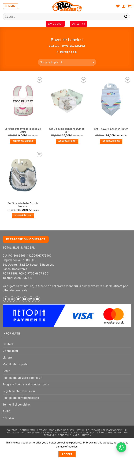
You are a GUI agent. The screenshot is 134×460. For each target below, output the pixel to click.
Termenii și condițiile (16, 404)
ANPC (6, 411)
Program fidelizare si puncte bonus (26, 384)
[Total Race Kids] (67, 6)
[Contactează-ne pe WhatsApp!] (121, 447)
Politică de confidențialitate (21, 397)
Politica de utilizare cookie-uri (22, 377)
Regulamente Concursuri (19, 391)
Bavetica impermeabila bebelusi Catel (23, 130)
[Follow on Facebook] (6, 299)
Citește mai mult (23, 141)
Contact (8, 344)
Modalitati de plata (15, 364)
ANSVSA (8, 418)
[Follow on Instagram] (12, 299)
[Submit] (125, 16)
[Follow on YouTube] (37, 299)
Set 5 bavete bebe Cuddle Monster (23, 205)
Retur (6, 371)
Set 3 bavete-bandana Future (111, 128)
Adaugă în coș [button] (67, 141)
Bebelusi (54, 46)
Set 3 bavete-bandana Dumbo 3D (67, 130)
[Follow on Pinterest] (25, 299)
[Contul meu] (123, 6)
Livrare (7, 357)
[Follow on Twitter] (18, 299)
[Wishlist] (118, 6)
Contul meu (10, 350)
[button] (10, 6)
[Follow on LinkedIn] (31, 299)
